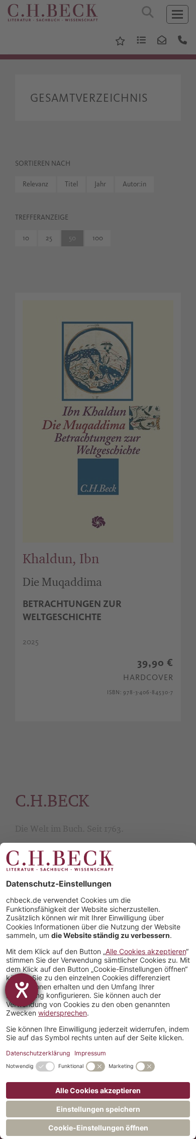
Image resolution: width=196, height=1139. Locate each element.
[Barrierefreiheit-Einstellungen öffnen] (21, 990)
